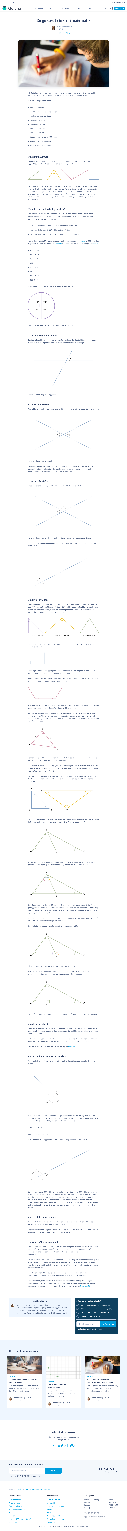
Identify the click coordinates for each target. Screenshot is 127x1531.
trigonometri (85, 1286)
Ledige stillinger (53, 1503)
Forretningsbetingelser (55, 1519)
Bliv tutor (107, 8)
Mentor (12, 1516)
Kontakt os (119, 8)
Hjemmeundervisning (17, 1509)
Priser (78, 8)
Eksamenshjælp (15, 1500)
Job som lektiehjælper (55, 1506)
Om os (88, 8)
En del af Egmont (53, 1500)
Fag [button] (50, 8)
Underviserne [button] (64, 8)
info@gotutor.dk (98, 1329)
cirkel (83, 241)
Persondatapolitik (53, 1516)
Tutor (11, 1513)
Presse (49, 1509)
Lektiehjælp (38, 8)
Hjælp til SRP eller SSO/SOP (20, 1519)
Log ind (14, 2)
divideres (58, 244)
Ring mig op (109, 1324)
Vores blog (13, 1522)
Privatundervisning (16, 1503)
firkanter (71, 1047)
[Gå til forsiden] (12, 8)
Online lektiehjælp (16, 1506)
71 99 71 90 (63, 1445)
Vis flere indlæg (63, 33)
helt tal (95, 244)
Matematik (12, 1376)
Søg (6, 2)
